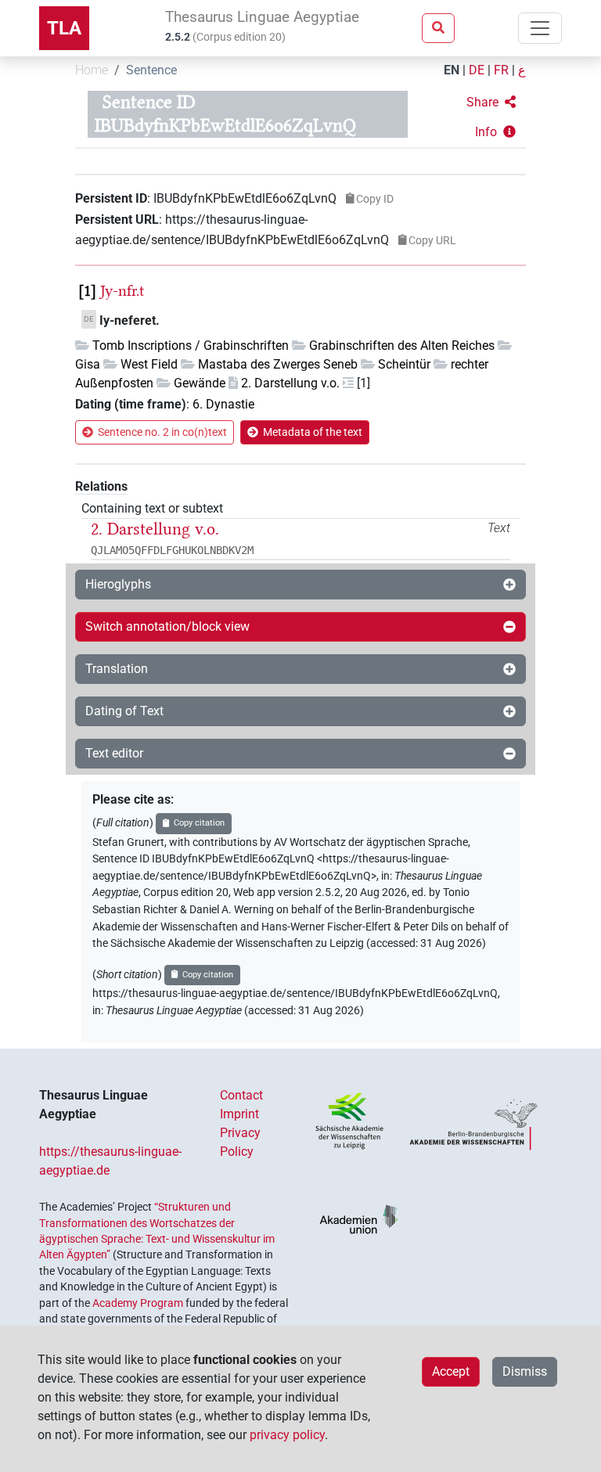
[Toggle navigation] (540, 28)
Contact (241, 1095)
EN (451, 70)
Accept (451, 1371)
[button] (491, 102)
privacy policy (287, 1434)
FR (501, 70)
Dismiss (524, 1371)
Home (91, 70)
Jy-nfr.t (122, 291)
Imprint (239, 1114)
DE (476, 70)
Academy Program (137, 1303)
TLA (64, 28)
